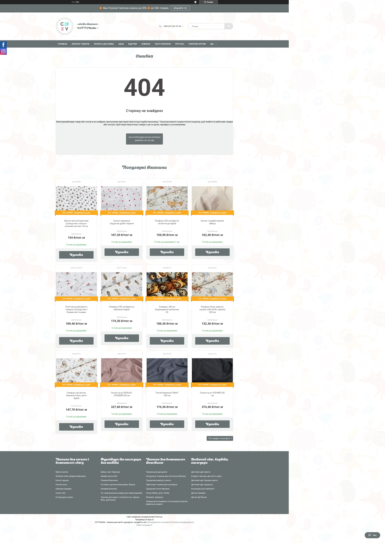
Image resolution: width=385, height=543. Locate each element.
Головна (62, 44)
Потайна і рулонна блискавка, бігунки (118, 484)
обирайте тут (180, 8)
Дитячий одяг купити (200, 472)
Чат (375, 535)
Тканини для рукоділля (156, 472)
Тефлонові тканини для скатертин (161, 484)
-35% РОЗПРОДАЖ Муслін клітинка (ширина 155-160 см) (144, 139)
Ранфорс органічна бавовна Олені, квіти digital (76, 395)
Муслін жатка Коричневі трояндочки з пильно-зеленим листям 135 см (76, 223)
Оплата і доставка (104, 44)
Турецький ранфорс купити (158, 480)
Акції (121, 44)
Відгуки (132, 44)
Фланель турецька (154, 497)
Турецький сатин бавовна (157, 489)
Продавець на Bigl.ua (144, 520)
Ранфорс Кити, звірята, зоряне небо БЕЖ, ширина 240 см (212, 309)
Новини (145, 44)
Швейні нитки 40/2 (109, 476)
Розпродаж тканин (64, 497)
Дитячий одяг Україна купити (204, 480)
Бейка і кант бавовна (110, 472)
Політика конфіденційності (182, 522)
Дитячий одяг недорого (202, 484)
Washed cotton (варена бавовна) (71, 476)
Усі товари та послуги (219, 438)
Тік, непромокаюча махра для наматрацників (121, 493)
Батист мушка (62, 480)
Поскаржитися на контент (159, 522)
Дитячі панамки (198, 493)
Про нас (179, 44)
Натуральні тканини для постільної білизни (166, 476)
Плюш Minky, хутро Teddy (157, 493)
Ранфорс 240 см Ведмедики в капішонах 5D (167, 309)
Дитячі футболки (199, 497)
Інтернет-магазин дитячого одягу (206, 476)
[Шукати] (228, 26)
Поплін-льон (61, 484)
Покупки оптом (197, 44)
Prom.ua (158, 517)
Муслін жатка (62, 472)
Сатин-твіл (61, 493)
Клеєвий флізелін (109, 489)
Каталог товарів (80, 44)
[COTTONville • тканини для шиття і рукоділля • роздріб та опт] (65, 26)
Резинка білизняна (109, 480)
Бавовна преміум (63, 489)
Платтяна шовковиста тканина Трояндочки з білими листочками (76, 309)
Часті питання (163, 44)
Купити (76, 255)
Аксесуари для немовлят (202, 489)
